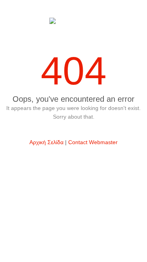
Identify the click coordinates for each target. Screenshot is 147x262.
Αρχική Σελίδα (46, 142)
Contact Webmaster (93, 142)
